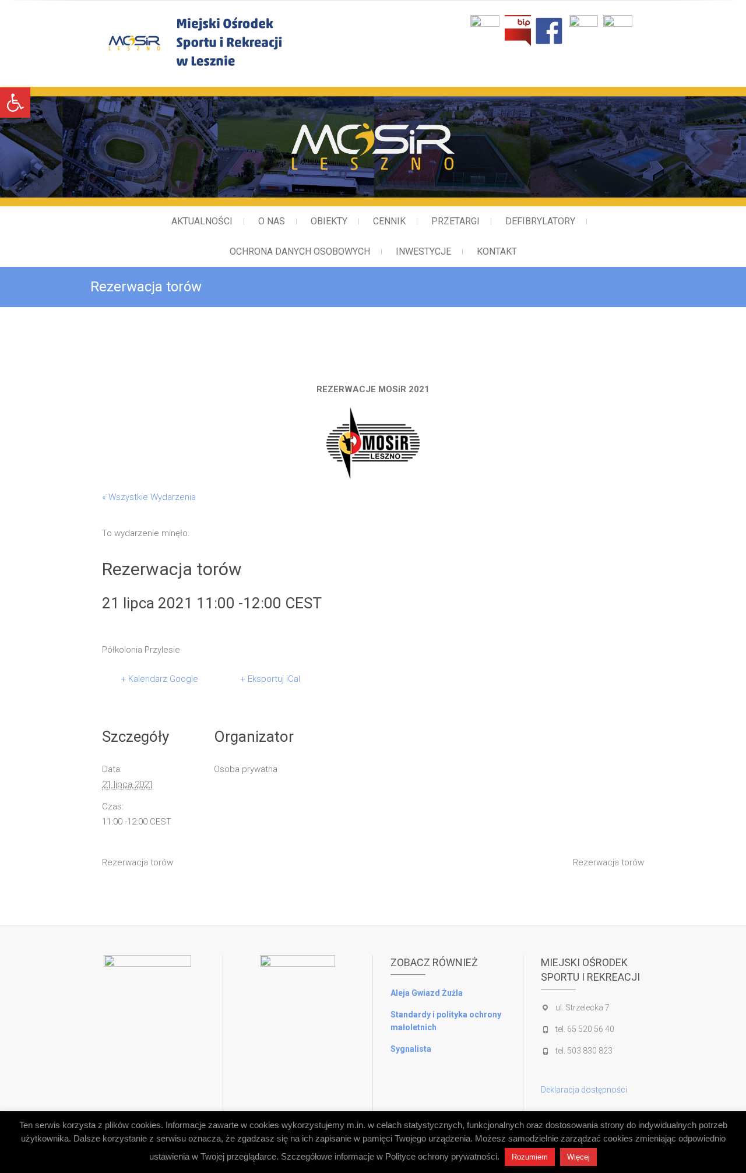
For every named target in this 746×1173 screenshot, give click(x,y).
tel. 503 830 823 (584, 1050)
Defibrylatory (540, 221)
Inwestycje (423, 251)
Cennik (389, 221)
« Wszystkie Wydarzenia (149, 497)
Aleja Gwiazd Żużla (426, 993)
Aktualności (202, 221)
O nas (271, 221)
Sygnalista (410, 1049)
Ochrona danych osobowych (300, 251)
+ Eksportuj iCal (270, 679)
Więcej (578, 1157)
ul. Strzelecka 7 (582, 1007)
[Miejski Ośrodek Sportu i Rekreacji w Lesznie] (243, 42)
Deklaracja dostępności (584, 1089)
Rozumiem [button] (530, 1157)
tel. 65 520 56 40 (584, 1029)
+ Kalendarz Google (159, 679)
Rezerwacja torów (137, 862)
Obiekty (329, 221)
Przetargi (455, 221)
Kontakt (497, 251)
